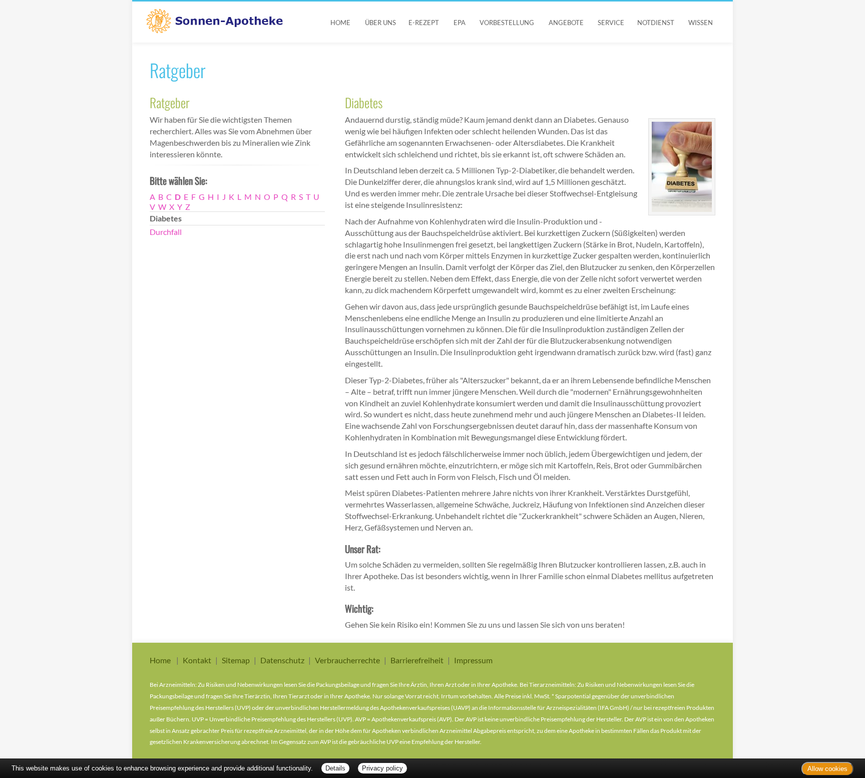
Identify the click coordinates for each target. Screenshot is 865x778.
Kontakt (197, 660)
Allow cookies (827, 768)
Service (611, 23)
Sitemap (236, 660)
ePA (460, 23)
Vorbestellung (507, 23)
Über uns (380, 23)
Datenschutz (282, 660)
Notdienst (655, 23)
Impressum (473, 660)
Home (340, 23)
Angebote (566, 23)
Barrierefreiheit (417, 660)
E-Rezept (423, 23)
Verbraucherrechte (347, 660)
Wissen (700, 23)
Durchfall (166, 231)
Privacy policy (382, 768)
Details (335, 768)
